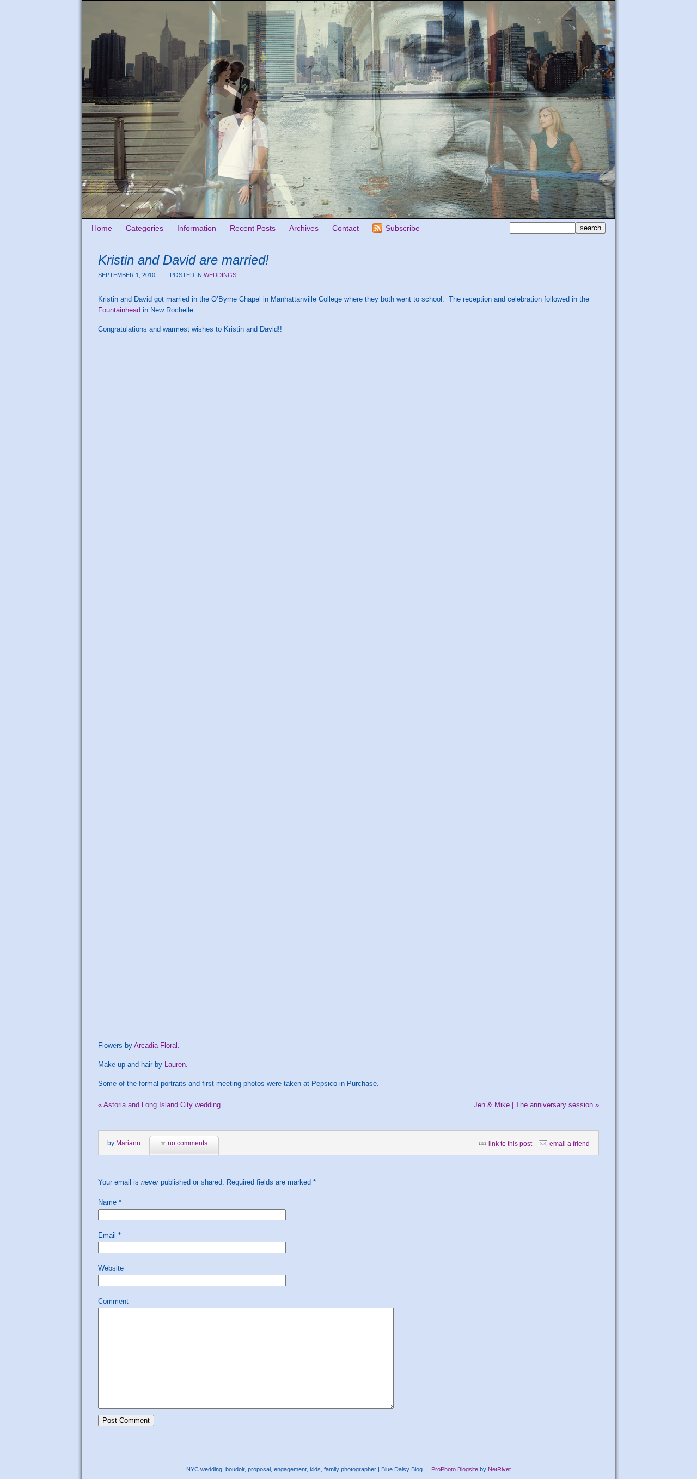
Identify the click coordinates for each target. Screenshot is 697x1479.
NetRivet (499, 1469)
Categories (144, 228)
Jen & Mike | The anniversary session (536, 1105)
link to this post (510, 1143)
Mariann (128, 1143)
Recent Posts (253, 228)
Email (107, 1235)
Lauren (175, 1064)
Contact (345, 228)
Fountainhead (119, 310)
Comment (113, 1301)
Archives (304, 228)
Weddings (220, 275)
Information (196, 228)
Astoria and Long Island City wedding (159, 1105)
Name (107, 1202)
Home (101, 228)
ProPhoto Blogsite (454, 1469)
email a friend (569, 1143)
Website (111, 1268)
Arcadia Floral (156, 1045)
